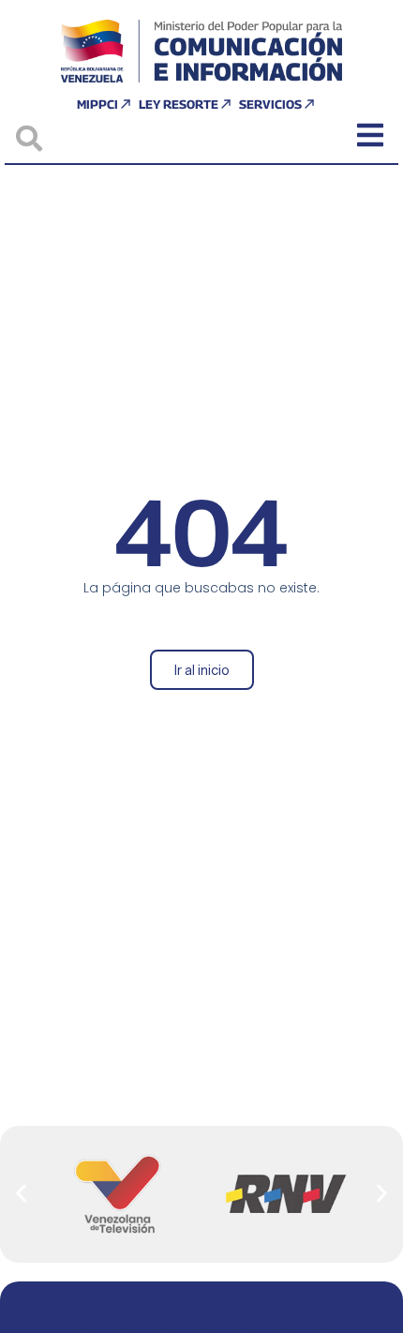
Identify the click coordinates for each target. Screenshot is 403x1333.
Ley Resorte (178, 104)
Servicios (270, 104)
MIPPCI (97, 104)
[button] (21, 1194)
